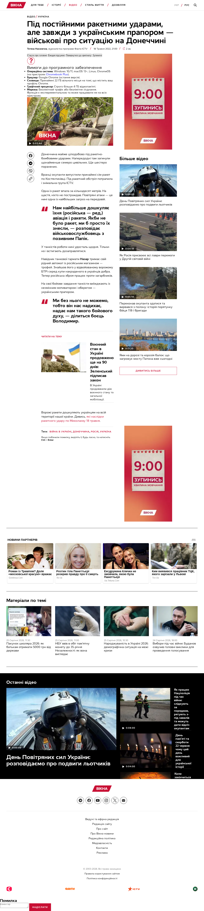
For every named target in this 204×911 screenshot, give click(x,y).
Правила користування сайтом (102, 873)
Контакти (102, 847)
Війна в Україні (61, 431)
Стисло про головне (37, 55)
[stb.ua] (9, 889)
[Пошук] (196, 5)
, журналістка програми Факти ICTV (57, 48)
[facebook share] (30, 155)
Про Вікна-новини (102, 833)
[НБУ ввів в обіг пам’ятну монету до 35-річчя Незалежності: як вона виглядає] (77, 621)
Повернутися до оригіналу (78, 55)
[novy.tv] (195, 889)
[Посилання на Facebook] (89, 800)
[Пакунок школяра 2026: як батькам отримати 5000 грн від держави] (28, 621)
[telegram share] (30, 163)
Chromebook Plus (57, 74)
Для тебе (37, 5)
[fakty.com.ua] (70, 889)
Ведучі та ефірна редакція (102, 819)
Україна (43, 16)
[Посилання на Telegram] (80, 800)
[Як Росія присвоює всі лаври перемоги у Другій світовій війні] (148, 232)
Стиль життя (94, 5)
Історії (56, 5)
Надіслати (40, 907)
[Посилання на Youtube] (97, 800)
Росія (95, 431)
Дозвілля (119, 5)
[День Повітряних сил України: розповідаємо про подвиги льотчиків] (148, 180)
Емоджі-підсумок (56, 55)
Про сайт (102, 828)
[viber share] (30, 170)
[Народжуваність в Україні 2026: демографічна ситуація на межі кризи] (126, 621)
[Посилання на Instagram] (106, 800)
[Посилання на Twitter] (114, 800)
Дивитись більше (148, 370)
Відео (73, 5)
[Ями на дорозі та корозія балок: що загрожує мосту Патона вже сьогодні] (148, 335)
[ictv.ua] (134, 889)
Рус (187, 5)
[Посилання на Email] (123, 800)
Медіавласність (102, 843)
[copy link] (30, 178)
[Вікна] (16, 5)
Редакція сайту (102, 824)
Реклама (102, 852)
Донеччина (81, 431)
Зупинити (97, 55)
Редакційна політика (102, 838)
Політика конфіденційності (102, 878)
